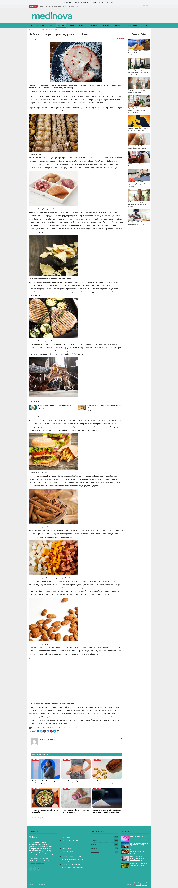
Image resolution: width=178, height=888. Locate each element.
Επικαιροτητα (132, 25)
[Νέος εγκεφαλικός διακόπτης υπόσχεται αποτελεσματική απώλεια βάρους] (125, 858)
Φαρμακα (106, 25)
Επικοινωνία (65, 843)
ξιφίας (55, 727)
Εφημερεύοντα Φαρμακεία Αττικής (71, 856)
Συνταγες (72, 25)
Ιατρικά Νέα (94, 848)
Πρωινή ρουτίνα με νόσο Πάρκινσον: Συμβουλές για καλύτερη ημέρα (136, 110)
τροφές (67, 727)
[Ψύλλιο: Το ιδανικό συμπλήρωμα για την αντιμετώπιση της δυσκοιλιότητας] (33, 407)
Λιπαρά (44, 727)
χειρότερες (73, 727)
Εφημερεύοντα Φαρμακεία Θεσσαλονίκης (73, 859)
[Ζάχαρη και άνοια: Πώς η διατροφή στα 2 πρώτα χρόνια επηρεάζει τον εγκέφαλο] (107, 798)
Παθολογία (94, 840)
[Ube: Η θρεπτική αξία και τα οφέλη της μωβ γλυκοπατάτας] (76, 798)
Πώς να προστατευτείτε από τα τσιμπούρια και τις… (139, 864)
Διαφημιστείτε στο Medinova (70, 840)
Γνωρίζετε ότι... (95, 852)
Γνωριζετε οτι (119, 25)
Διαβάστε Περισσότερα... (37, 863)
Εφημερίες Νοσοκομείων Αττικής (71, 862)
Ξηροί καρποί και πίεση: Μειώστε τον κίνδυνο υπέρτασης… (137, 851)
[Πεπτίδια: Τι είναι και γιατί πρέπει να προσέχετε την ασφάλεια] (125, 838)
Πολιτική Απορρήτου (67, 851)
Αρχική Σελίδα (66, 837)
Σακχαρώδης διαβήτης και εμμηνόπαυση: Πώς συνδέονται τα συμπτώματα (138, 72)
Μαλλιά (50, 727)
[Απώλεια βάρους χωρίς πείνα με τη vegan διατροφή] (76, 769)
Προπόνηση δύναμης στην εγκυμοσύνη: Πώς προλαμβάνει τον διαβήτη (138, 184)
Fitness (81, 25)
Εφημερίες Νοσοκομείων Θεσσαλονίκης (73, 867)
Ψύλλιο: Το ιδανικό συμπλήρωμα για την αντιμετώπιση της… (55, 405)
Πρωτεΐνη (61, 727)
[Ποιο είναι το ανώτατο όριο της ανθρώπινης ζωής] (125, 845)
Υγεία (92, 836)
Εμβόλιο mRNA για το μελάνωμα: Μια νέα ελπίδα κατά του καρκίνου (138, 53)
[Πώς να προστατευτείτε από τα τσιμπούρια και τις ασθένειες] (125, 865)
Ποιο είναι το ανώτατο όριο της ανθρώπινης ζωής (139, 844)
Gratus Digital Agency (141, 885)
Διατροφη (61, 25)
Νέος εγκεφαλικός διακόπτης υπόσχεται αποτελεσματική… (137, 858)
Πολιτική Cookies (66, 848)
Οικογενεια (93, 25)
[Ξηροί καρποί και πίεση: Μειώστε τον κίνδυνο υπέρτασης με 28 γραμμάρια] (125, 851)
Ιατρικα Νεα (40, 25)
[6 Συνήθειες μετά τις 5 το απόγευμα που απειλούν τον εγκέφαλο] (45, 769)
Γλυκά (39, 727)
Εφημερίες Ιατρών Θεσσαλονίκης (71, 864)
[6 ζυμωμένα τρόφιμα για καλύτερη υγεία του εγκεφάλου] (45, 798)
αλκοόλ (34, 727)
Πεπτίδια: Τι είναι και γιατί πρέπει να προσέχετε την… (138, 837)
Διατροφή (93, 844)
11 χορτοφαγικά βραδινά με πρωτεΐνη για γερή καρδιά (54, 6)
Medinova (33, 837)
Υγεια (50, 25)
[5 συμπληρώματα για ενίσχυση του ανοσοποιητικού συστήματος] (107, 769)
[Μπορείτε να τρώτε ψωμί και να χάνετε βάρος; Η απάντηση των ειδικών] (82, 407)
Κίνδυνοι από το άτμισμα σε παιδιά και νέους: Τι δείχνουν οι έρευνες (138, 204)
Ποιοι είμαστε (65, 845)
